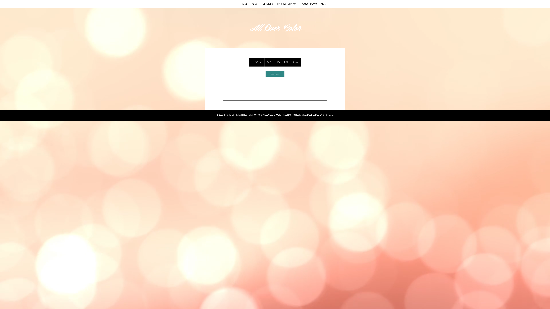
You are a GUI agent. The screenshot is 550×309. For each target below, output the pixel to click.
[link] (275, 74)
